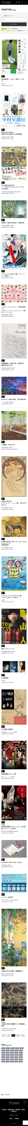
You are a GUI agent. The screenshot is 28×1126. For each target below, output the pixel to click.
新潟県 (21, 1054)
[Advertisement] (13, 1075)
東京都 (3, 1048)
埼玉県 (17, 1048)
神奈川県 (8, 1048)
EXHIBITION (11, 1110)
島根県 (21, 1059)
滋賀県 (7, 1052)
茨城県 (21, 1048)
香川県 (7, 1061)
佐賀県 (16, 1061)
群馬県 (7, 1050)
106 (23, 1035)
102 (4, 1035)
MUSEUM (18, 1110)
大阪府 (16, 1050)
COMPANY (17, 1118)
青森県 (21, 1052)
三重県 (12, 1052)
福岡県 (12, 1061)
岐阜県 (3, 1059)
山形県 (12, 1054)
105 (18, 1035)
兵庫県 (3, 1052)
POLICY (10, 1118)
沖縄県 (21, 1061)
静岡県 (7, 1059)
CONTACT (14, 1111)
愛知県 (12, 1059)
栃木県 (3, 1050)
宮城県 (7, 1054)
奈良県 (21, 1050)
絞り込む (15, 24)
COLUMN (4, 1110)
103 (9, 1035)
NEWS (23, 1110)
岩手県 (3, 1054)
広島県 (3, 1061)
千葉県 (13, 1048)
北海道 (16, 1052)
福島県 (16, 1054)
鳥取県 (16, 1059)
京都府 (12, 1050)
